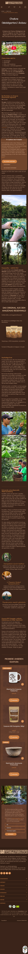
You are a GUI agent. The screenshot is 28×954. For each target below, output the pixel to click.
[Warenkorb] (25, 7)
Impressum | (19, 920)
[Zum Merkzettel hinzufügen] (22, 684)
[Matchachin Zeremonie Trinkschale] (14, 751)
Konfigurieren (7, 164)
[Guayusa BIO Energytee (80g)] (14, 714)
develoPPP (4, 127)
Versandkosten (21, 911)
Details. (3, 157)
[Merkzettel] (14, 7)
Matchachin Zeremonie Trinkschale (14, 764)
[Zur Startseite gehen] (14, 3)
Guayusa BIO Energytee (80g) (14, 726)
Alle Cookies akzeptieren (9, 161)
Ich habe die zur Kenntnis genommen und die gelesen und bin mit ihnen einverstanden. (15, 820)
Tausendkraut (4, 920)
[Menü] (1, 7)
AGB (19, 819)
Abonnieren (10, 834)
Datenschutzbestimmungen (17, 818)
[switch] (25, 952)
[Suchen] (9, 7)
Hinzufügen (15, 700)
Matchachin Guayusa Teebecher (14, 690)
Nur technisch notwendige (10, 168)
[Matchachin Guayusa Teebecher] (14, 677)
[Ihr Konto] (20, 7)
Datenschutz (24, 920)
